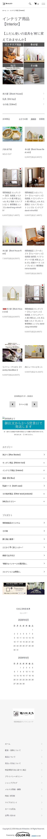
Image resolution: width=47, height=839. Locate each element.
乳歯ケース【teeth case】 (13, 485)
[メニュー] (43, 4)
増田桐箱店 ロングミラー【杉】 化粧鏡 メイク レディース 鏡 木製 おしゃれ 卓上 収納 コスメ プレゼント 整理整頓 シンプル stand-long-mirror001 (12, 201)
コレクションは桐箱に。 (12, 571)
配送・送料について (13, 750)
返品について (10, 756)
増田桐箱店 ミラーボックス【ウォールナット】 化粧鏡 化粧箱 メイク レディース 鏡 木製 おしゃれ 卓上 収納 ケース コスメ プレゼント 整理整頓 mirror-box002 (34, 259)
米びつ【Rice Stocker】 (12, 454)
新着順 (41, 119)
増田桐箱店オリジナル (11, 523)
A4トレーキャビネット (34, 367)
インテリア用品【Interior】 (17, 10)
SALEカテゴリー (9, 501)
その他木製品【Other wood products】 (18, 493)
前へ (12, 404)
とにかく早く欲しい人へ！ (13, 547)
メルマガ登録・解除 (13, 789)
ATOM (12, 796)
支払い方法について (13, 763)
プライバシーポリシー (14, 776)
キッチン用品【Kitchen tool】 (14, 462)
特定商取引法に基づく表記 (15, 769)
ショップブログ (11, 782)
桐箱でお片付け (9, 555)
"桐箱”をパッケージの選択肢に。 (15, 563)
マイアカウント (11, 802)
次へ (35, 404)
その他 (5, 531)
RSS (7, 796)
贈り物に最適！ (9, 539)
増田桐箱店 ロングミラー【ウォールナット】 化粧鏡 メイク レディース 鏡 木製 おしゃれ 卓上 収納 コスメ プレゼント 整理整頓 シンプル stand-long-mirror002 (34, 318)
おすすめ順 (23, 119)
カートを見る (10, 809)
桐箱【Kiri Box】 (9, 478)
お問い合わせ (10, 815)
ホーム (4, 10)
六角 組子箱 (7, 149)
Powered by (10, 835)
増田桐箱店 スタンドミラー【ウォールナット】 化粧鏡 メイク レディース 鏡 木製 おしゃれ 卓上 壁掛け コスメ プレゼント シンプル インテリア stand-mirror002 (34, 201)
